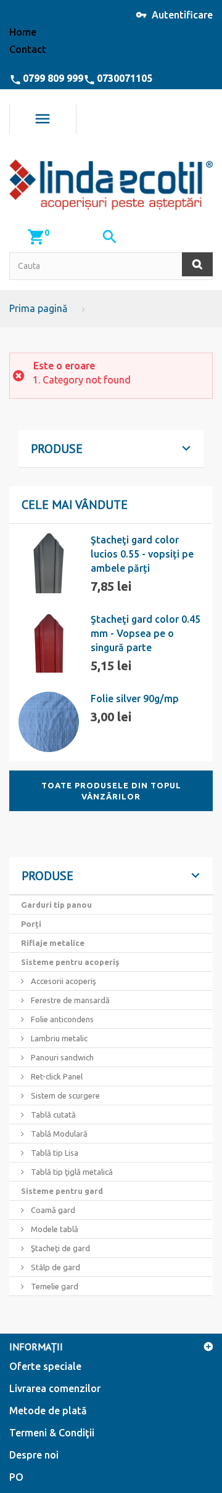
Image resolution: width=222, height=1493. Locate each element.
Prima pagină (38, 308)
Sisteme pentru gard (62, 1191)
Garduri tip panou (56, 904)
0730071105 (124, 78)
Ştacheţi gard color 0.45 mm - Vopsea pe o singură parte (145, 633)
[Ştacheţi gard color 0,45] (48, 642)
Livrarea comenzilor (55, 1388)
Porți (31, 923)
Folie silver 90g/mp (135, 698)
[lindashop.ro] (111, 184)
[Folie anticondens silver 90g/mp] (48, 722)
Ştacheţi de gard (59, 1248)
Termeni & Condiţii (51, 1432)
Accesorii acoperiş (62, 981)
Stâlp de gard (54, 1267)
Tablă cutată (52, 1114)
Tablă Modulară (58, 1133)
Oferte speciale (45, 1366)
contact (27, 49)
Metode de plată (48, 1410)
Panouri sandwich (61, 1057)
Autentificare (182, 14)
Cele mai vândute (75, 505)
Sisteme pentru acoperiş (70, 962)
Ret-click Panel (56, 1076)
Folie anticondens (61, 1019)
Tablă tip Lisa (53, 1152)
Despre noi (34, 1454)
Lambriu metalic (58, 1038)
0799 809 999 (53, 78)
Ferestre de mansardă (69, 1000)
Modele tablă (53, 1229)
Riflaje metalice (52, 943)
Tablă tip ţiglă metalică (71, 1171)
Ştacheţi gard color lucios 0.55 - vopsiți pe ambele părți (142, 554)
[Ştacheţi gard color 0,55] (48, 563)
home (22, 32)
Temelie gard (53, 1286)
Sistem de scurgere (64, 1095)
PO (16, 1477)
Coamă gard (52, 1210)
